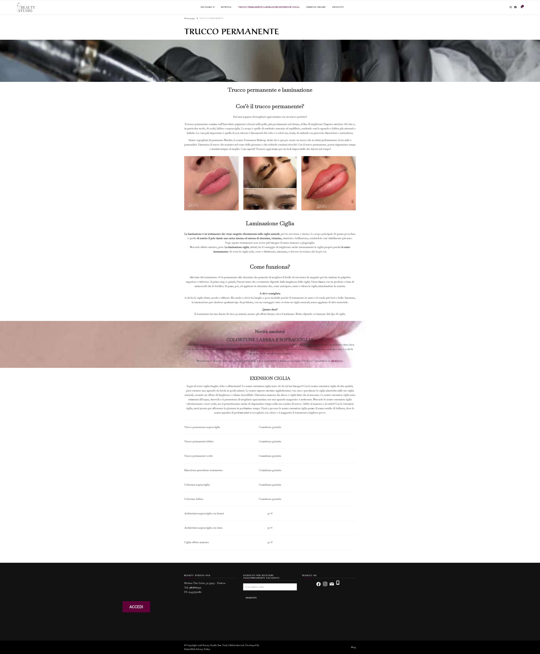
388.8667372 (337, 360)
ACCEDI (136, 606)
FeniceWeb (189, 649)
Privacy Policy (203, 649)
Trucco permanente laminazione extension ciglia (269, 7)
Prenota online (315, 7)
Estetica (226, 7)
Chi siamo (206, 7)
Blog (353, 647)
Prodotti (338, 7)
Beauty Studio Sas (211, 645)
